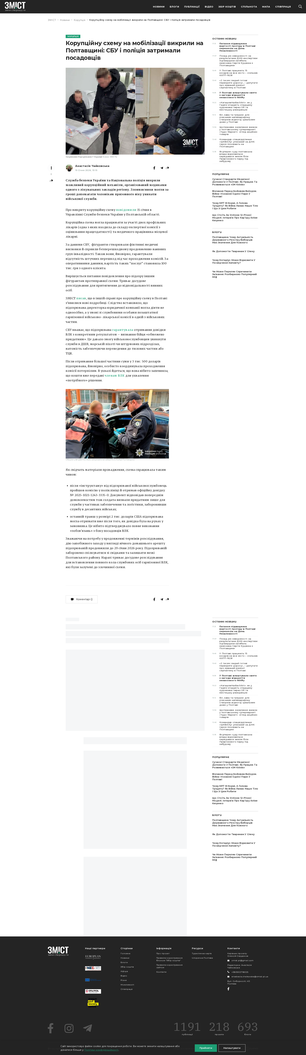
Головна (125, 953)
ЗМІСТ (52, 20)
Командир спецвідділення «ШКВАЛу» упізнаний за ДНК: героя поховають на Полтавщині (233, 143)
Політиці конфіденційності (101, 1049)
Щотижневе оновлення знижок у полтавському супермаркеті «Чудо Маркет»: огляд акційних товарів (234, 130)
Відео (209, 6)
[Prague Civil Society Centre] (93, 1003)
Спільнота (249, 6)
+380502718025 (240, 972)
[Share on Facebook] (154, 168)
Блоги (174, 6)
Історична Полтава (202, 958)
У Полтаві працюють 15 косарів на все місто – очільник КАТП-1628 (235, 72)
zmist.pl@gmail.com (243, 960)
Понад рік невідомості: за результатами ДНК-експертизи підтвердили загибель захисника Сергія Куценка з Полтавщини (235, 61)
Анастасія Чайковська (92, 165)
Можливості (127, 984)
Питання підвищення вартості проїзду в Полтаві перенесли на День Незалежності (234, 47)
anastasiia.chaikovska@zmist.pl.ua (250, 976)
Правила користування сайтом (169, 966)
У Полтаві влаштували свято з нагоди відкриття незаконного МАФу (234, 95)
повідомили (126, 210)
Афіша (124, 971)
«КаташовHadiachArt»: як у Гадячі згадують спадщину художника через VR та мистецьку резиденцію (232, 106)
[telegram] (87, 1028)
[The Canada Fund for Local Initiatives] (93, 991)
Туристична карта (202, 953)
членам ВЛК (115, 375)
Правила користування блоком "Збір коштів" (169, 959)
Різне (124, 980)
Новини (159, 6)
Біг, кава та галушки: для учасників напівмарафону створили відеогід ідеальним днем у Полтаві (233, 118)
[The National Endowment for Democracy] (93, 968)
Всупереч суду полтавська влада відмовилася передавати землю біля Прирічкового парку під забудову (232, 156)
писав (81, 298)
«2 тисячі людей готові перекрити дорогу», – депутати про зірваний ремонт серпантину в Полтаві (235, 84)
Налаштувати (231, 1048)
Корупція (79, 20)
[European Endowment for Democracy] (93, 957)
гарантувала (122, 330)
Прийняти (206, 1048)
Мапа (266, 6)
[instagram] (69, 1028)
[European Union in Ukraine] (93, 980)
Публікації (192, 6)
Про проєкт (163, 953)
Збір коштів (127, 967)
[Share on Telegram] (161, 168)
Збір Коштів (227, 6)
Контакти (161, 972)
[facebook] (50, 1028)
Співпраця (283, 6)
